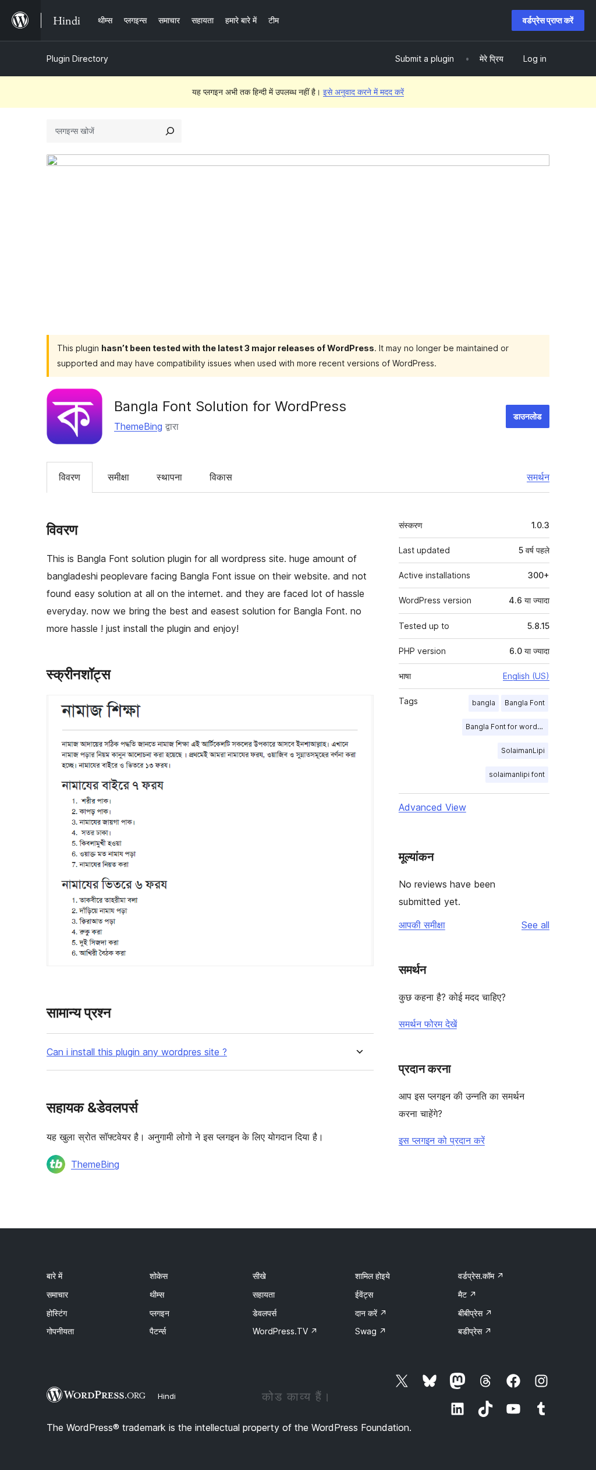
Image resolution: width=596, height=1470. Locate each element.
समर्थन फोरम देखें (428, 1024)
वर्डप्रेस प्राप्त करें (548, 20)
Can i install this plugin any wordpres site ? (137, 1052)
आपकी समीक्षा (422, 925)
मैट (467, 1294)
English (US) (526, 676)
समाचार (57, 1294)
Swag (370, 1331)
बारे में (54, 1276)
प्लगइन (159, 1313)
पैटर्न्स (158, 1331)
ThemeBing (138, 426)
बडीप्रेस (475, 1331)
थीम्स (157, 1294)
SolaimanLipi (523, 750)
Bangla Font (525, 702)
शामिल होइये (372, 1276)
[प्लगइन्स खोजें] (170, 131)
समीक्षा (118, 477)
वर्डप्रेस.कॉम (481, 1276)
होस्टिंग (57, 1313)
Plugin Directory (77, 58)
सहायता (264, 1294)
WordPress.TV (285, 1331)
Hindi (167, 1396)
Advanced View (432, 807)
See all (535, 925)
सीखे (259, 1276)
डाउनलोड (527, 416)
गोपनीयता (60, 1331)
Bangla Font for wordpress (507, 726)
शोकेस (159, 1276)
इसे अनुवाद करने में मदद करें (363, 92)
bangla (483, 702)
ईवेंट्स (364, 1294)
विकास (221, 477)
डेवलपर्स (264, 1313)
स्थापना (169, 477)
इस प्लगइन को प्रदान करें (442, 1140)
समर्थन (538, 477)
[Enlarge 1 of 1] (358, 710)
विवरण (69, 477)
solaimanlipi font (517, 774)
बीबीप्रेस (475, 1313)
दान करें (371, 1313)
